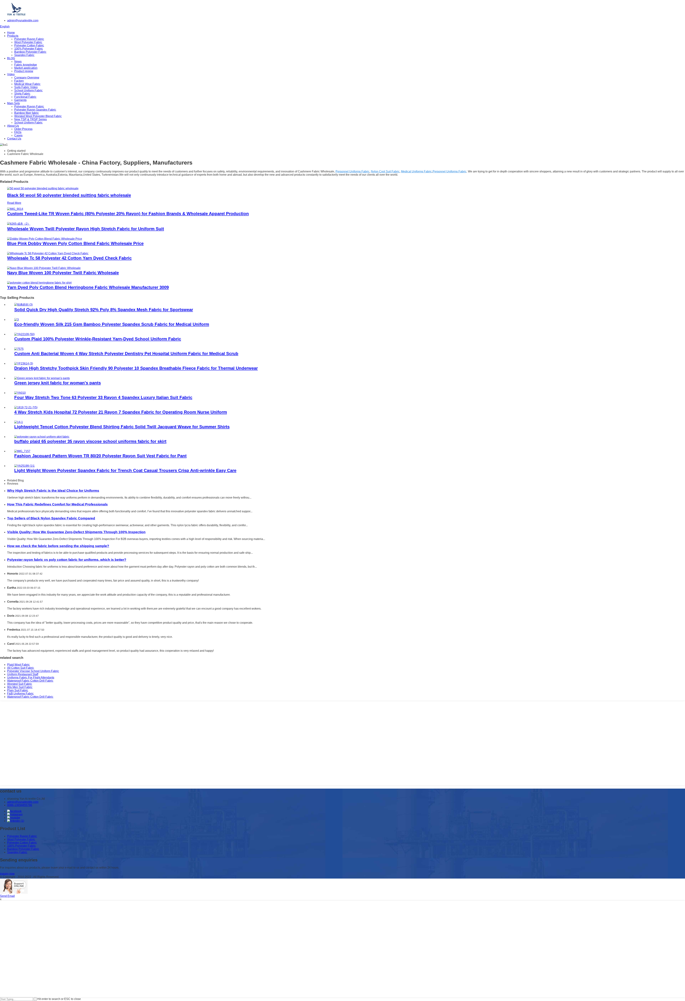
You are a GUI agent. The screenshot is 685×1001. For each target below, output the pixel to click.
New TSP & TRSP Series (30, 119)
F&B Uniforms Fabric (20, 693)
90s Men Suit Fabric (19, 687)
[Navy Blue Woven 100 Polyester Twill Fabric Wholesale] (44, 268)
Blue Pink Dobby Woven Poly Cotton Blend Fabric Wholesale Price (75, 243)
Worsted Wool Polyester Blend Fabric (38, 116)
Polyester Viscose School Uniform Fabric (33, 671)
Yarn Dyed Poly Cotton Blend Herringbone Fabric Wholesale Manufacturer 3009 (88, 287)
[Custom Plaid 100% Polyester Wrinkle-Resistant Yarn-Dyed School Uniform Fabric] (24, 334)
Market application (25, 67)
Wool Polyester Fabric (28, 42)
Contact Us (14, 138)
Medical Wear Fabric (27, 83)
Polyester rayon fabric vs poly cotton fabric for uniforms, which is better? (66, 560)
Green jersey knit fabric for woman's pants (57, 382)
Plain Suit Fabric (17, 690)
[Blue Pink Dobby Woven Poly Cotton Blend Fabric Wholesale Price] (44, 238)
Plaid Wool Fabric (18, 664)
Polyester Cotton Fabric (29, 45)
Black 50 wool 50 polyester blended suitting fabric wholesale (69, 195)
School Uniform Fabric (28, 90)
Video (11, 74)
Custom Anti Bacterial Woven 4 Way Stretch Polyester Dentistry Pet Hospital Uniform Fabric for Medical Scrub (126, 353)
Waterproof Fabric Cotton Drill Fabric (30, 680)
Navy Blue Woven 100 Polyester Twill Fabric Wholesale (63, 272)
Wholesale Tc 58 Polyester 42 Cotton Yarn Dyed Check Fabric (69, 258)
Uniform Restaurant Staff (22, 674)
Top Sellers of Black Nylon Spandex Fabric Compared (51, 518)
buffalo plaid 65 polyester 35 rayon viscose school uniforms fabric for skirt (90, 441)
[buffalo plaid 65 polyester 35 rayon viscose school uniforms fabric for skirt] (41, 436)
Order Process (23, 128)
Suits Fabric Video (26, 87)
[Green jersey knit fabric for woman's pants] (42, 378)
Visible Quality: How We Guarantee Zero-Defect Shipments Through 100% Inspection (76, 532)
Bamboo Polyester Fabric (30, 51)
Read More (14, 202)
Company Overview (26, 77)
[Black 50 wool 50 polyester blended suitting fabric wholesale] (42, 188)
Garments (20, 100)
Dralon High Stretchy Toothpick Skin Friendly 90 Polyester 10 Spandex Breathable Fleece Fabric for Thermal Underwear (136, 368)
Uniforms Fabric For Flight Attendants (30, 677)
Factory (19, 80)
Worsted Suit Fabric (19, 683)
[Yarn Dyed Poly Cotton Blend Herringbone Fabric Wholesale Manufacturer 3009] (39, 282)
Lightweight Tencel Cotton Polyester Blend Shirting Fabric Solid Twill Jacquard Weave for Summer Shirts (122, 426)
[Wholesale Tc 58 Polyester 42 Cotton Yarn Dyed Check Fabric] (47, 253)
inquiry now (7, 873)
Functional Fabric (25, 96)
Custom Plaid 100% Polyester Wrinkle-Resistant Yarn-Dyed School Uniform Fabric (97, 338)
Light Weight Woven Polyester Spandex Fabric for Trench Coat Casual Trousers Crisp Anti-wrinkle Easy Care (125, 470)
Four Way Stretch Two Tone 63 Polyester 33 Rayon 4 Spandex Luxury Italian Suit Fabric (103, 397)
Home (11, 32)
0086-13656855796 (19, 805)
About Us (13, 125)
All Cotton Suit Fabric (20, 667)
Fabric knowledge (25, 64)
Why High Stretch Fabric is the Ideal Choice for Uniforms (53, 490)
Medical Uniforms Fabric (416, 171)
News (18, 61)
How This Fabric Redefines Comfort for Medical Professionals (57, 504)
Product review (23, 71)
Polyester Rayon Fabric (29, 39)
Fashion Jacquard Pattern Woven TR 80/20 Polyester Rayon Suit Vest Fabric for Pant (100, 455)
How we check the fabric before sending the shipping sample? (58, 546)
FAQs (17, 132)
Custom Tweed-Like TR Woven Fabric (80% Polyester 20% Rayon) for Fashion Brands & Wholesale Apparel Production (128, 213)
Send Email (7, 895)
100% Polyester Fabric (28, 48)
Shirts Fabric (22, 93)
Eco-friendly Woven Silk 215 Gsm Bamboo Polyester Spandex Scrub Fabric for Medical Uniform (111, 324)
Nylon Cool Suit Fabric (385, 171)
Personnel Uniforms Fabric (352, 171)
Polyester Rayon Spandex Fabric (35, 109)
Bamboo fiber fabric (26, 112)
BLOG (11, 58)
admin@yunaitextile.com (22, 20)
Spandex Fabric (24, 55)
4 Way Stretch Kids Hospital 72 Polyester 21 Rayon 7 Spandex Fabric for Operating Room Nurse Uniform (120, 412)
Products (12, 35)
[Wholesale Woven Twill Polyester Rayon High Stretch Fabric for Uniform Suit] (18, 223)
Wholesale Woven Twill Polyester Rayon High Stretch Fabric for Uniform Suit (85, 228)
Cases (18, 135)
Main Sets (13, 103)
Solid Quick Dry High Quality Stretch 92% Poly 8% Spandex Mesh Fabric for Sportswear (103, 309)
